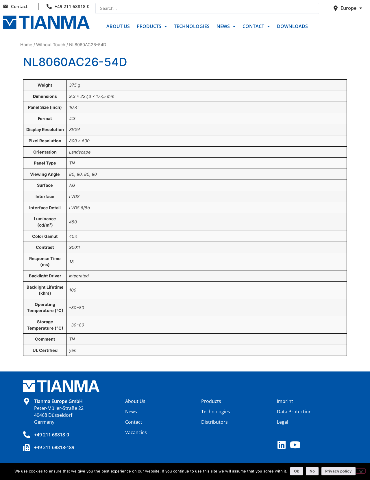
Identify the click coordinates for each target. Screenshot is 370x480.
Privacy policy (338, 471)
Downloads (292, 26)
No (312, 471)
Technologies (192, 26)
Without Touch (50, 44)
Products (149, 26)
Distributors (214, 422)
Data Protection (294, 411)
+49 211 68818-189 (54, 447)
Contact (19, 6)
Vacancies (136, 432)
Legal (282, 422)
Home (26, 44)
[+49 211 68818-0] (26, 434)
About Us (118, 26)
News (223, 26)
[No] (361, 471)
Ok (296, 471)
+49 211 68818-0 (72, 6)
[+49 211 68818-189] (26, 447)
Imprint (285, 401)
